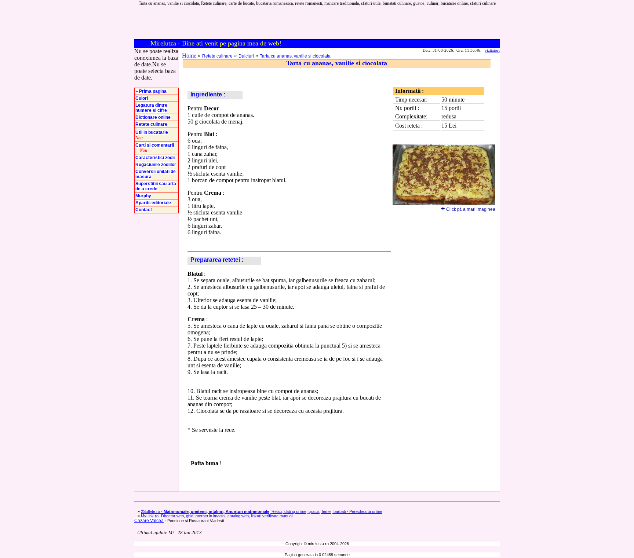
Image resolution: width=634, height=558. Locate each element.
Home (189, 55)
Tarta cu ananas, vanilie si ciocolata (295, 56)
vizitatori (492, 50)
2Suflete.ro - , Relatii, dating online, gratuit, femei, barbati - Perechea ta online (261, 511)
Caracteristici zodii (155, 157)
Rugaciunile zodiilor (155, 164)
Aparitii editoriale (153, 202)
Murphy (143, 195)
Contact (143, 209)
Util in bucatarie (151, 132)
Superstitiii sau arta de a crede (155, 186)
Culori (141, 98)
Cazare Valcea (149, 520)
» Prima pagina (151, 91)
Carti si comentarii (154, 145)
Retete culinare (151, 124)
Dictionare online (153, 117)
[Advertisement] (367, 22)
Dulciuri (246, 56)
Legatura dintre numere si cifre (151, 108)
